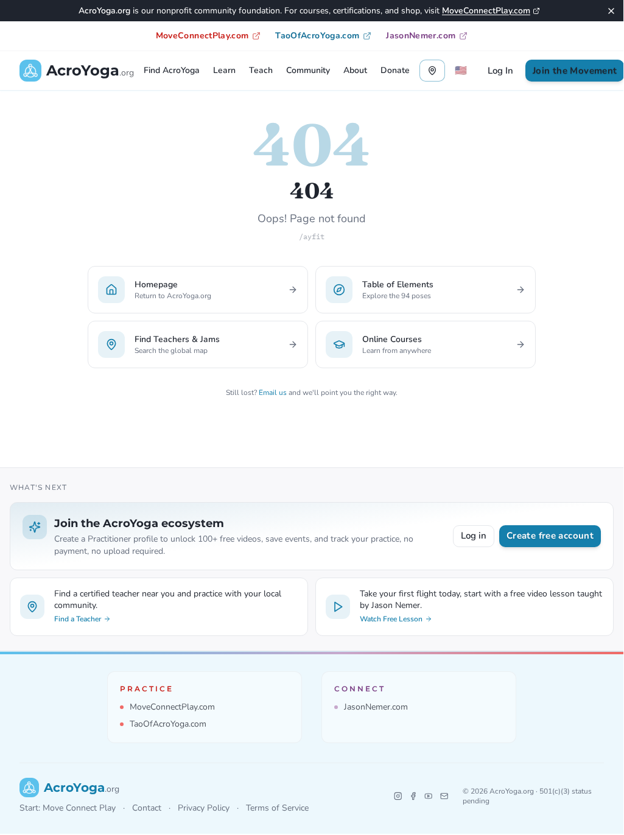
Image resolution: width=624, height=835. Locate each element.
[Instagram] (398, 796)
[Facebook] (413, 796)
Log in (473, 535)
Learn (224, 70)
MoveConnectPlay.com (486, 10)
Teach (261, 70)
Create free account (550, 535)
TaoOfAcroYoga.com (317, 35)
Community (308, 70)
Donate (395, 70)
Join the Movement (575, 71)
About (355, 70)
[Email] (444, 796)
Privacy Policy (204, 808)
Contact (146, 808)
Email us (273, 392)
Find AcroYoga (172, 70)
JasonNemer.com (420, 35)
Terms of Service (277, 808)
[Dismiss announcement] (611, 11)
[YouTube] (428, 796)
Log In (500, 71)
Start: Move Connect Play (67, 808)
